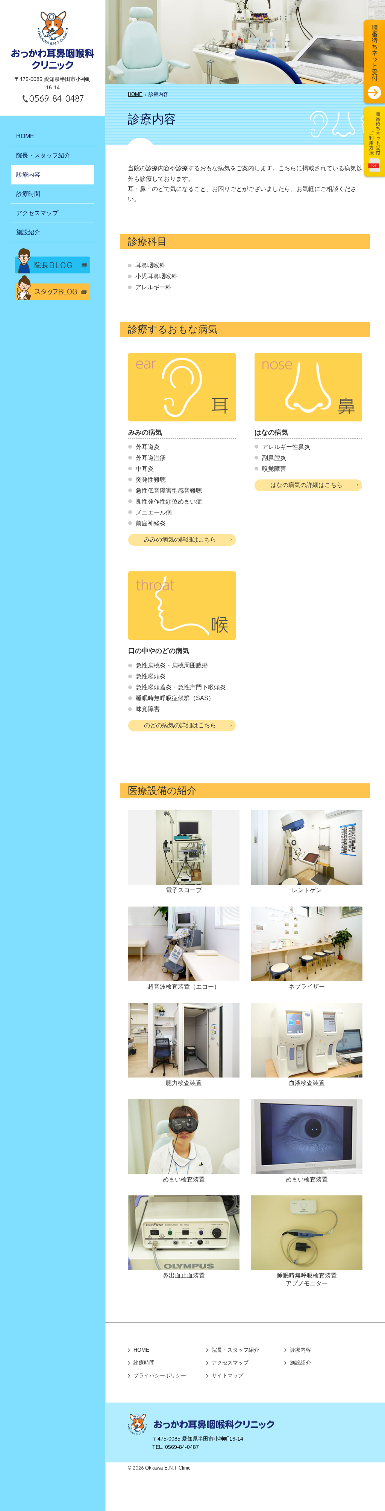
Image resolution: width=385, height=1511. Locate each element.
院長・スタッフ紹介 (43, 155)
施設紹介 (28, 232)
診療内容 (28, 174)
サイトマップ (227, 1375)
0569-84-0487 (56, 98)
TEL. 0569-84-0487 (175, 1447)
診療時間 (28, 194)
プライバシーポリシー (159, 1375)
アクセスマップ (37, 213)
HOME (25, 136)
